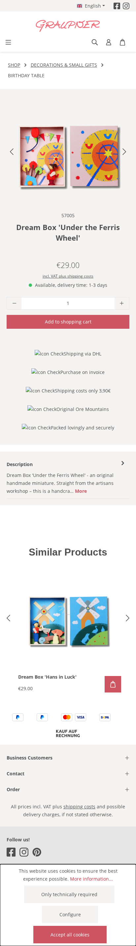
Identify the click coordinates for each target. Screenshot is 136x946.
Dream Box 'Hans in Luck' (47, 677)
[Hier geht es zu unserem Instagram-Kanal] (126, 6)
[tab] (66, 477)
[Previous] (12, 153)
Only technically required (69, 894)
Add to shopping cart (68, 322)
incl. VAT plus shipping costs (68, 276)
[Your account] (109, 42)
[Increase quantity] (121, 303)
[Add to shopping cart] (113, 684)
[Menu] (8, 42)
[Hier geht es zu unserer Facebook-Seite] (117, 6)
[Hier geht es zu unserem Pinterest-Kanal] (36, 852)
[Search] (95, 42)
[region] (68, 152)
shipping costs (79, 806)
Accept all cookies (70, 934)
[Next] (124, 153)
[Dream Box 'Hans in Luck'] (68, 620)
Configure (70, 914)
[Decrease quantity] (14, 303)
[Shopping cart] (122, 42)
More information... (91, 879)
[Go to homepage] (68, 26)
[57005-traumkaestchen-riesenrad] (68, 152)
